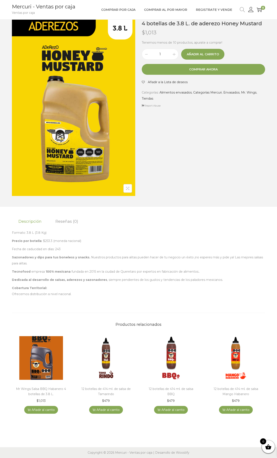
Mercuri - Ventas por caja (43, 6)
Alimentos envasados (175, 92)
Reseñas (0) (66, 221)
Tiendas (147, 98)
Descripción (30, 221)
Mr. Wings (248, 92)
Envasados (231, 92)
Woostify (182, 453)
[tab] (30, 221)
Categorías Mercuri (207, 92)
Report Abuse (152, 105)
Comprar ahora (203, 69)
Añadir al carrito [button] (43, 410)
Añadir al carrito (203, 54)
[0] (259, 9)
